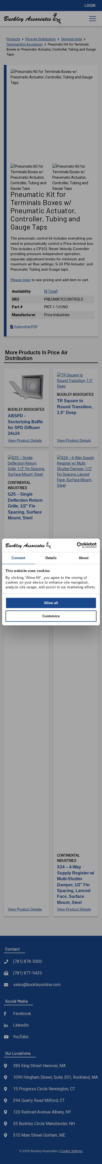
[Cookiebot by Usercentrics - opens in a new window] (74, 545)
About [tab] (84, 558)
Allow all (51, 603)
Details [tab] (51, 558)
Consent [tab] (18, 558)
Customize (51, 616)
